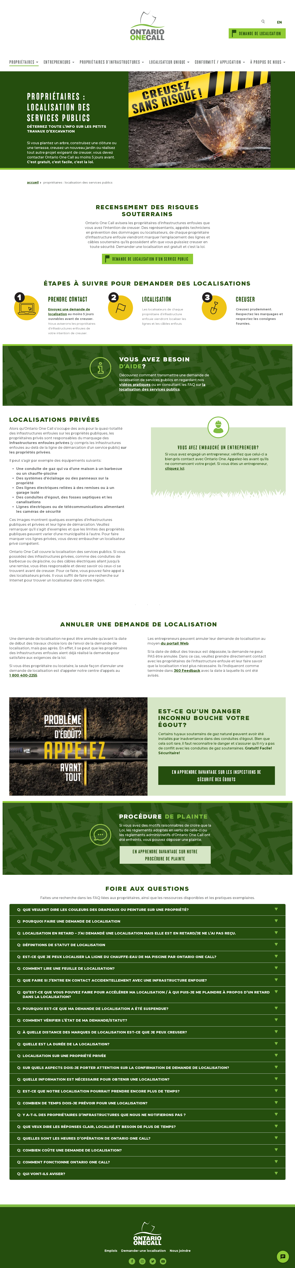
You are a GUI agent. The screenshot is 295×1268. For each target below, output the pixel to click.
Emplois (111, 1251)
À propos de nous (266, 62)
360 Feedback (187, 671)
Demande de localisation (260, 33)
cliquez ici (174, 468)
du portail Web (175, 643)
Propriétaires (21, 62)
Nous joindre (180, 1251)
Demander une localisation (143, 1251)
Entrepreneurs (57, 62)
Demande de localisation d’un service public (150, 259)
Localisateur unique (167, 62)
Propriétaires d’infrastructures (110, 62)
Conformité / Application (218, 62)
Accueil (33, 182)
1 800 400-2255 (23, 675)
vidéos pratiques (135, 385)
